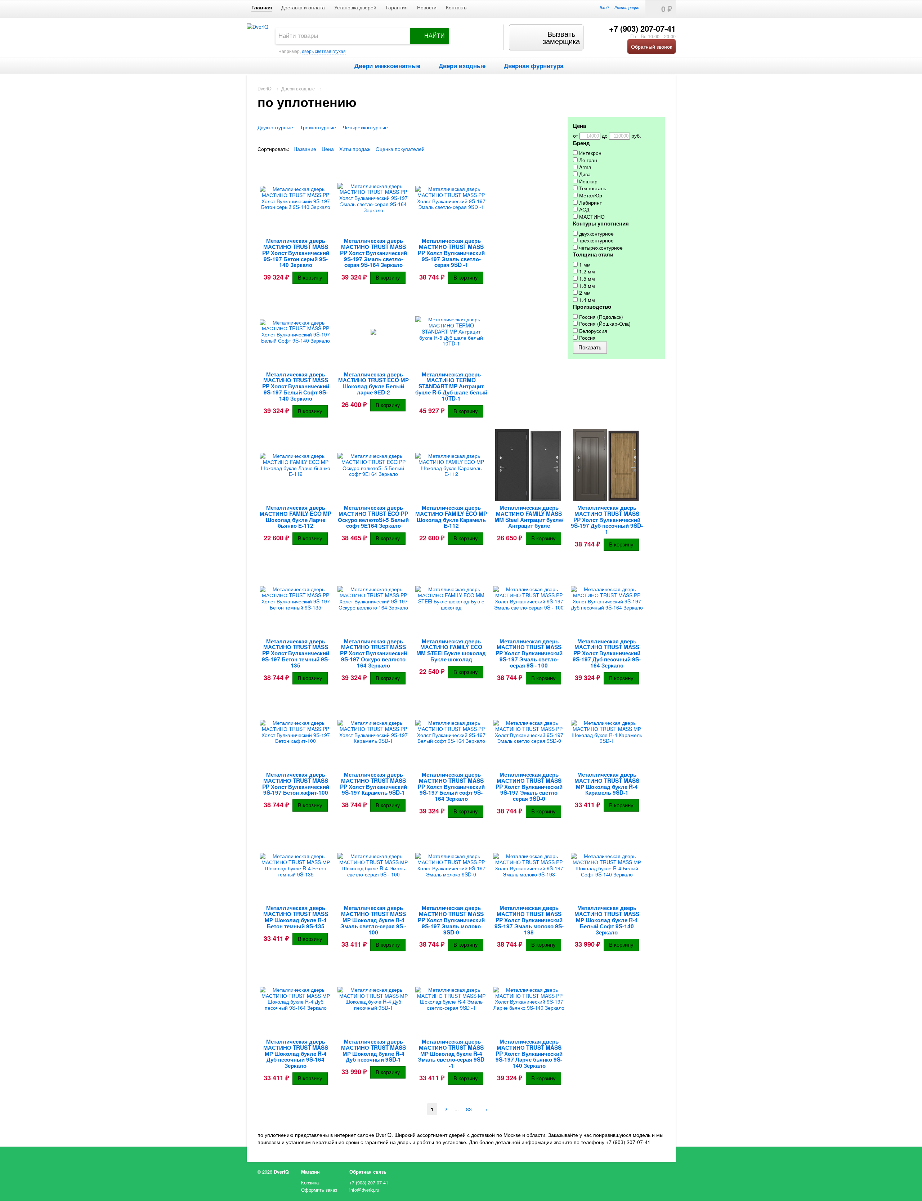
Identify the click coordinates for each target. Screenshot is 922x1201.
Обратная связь (367, 1172)
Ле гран (587, 160)
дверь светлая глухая (324, 51)
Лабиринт (590, 202)
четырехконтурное (600, 247)
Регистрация (626, 7)
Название (305, 148)
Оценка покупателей (400, 148)
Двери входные (462, 65)
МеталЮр (590, 195)
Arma (584, 167)
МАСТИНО (591, 216)
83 (469, 1109)
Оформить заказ (319, 1190)
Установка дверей (355, 7)
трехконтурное (596, 240)
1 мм (584, 264)
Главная (261, 7)
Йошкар (587, 181)
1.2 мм (586, 271)
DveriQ (265, 88)
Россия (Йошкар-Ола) (604, 323)
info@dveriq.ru (364, 1190)
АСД (583, 209)
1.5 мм (586, 278)
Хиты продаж (354, 148)
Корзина (310, 1182)
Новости (427, 7)
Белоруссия (592, 330)
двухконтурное (596, 233)
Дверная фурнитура (533, 65)
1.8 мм (586, 285)
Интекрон (589, 152)
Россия (587, 337)
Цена (328, 148)
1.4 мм (586, 299)
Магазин (310, 1172)
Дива (584, 174)
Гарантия (397, 7)
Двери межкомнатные (387, 65)
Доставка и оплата (303, 7)
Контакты (456, 7)
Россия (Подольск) (600, 316)
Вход (604, 7)
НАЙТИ (434, 36)
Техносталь (592, 188)
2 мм (584, 292)
